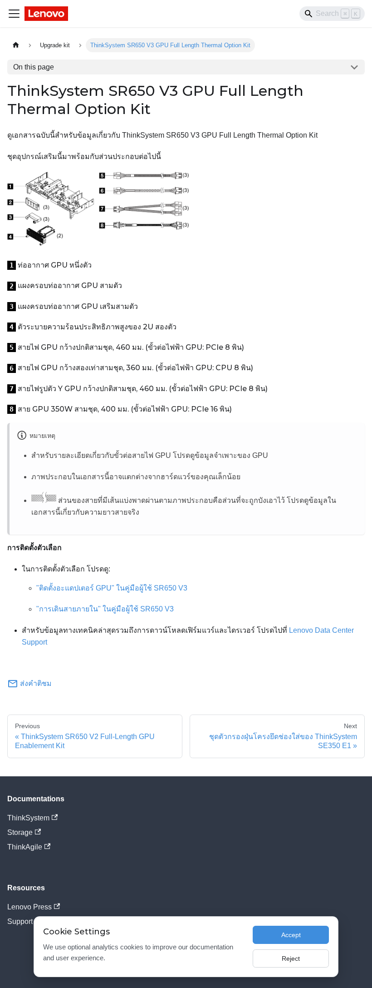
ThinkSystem (28, 818)
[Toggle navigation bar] (14, 13)
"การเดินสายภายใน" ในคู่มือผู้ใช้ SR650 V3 (105, 609)
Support (20, 921)
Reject (291, 958)
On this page (33, 67)
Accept (291, 934)
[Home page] (15, 45)
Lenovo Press (29, 907)
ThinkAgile (24, 847)
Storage (20, 832)
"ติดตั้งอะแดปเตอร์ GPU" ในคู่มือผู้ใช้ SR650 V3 (111, 588)
